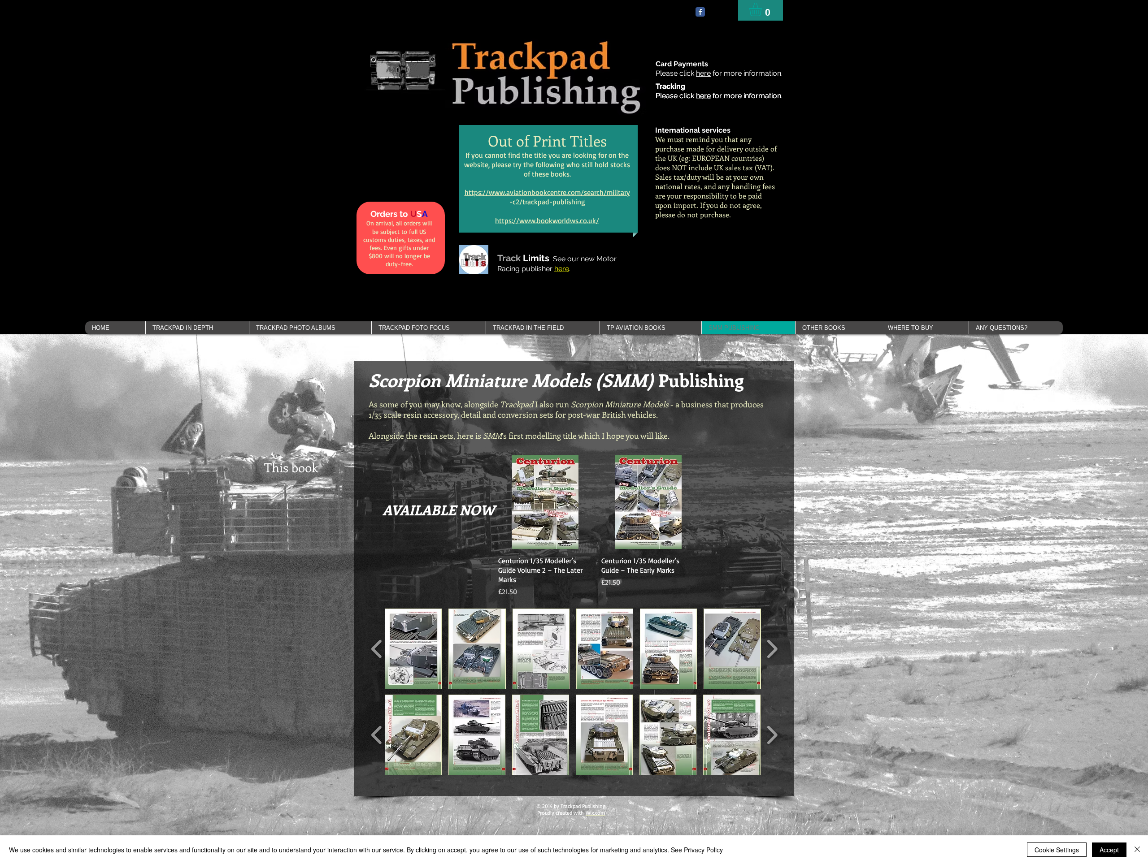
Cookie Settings (1057, 849)
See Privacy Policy (697, 849)
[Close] (1137, 849)
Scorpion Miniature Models (620, 404)
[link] (763, 9)
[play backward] (377, 649)
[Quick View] (545, 502)
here (703, 73)
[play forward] (772, 649)
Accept (1109, 849)
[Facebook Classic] (700, 12)
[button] (197, 327)
